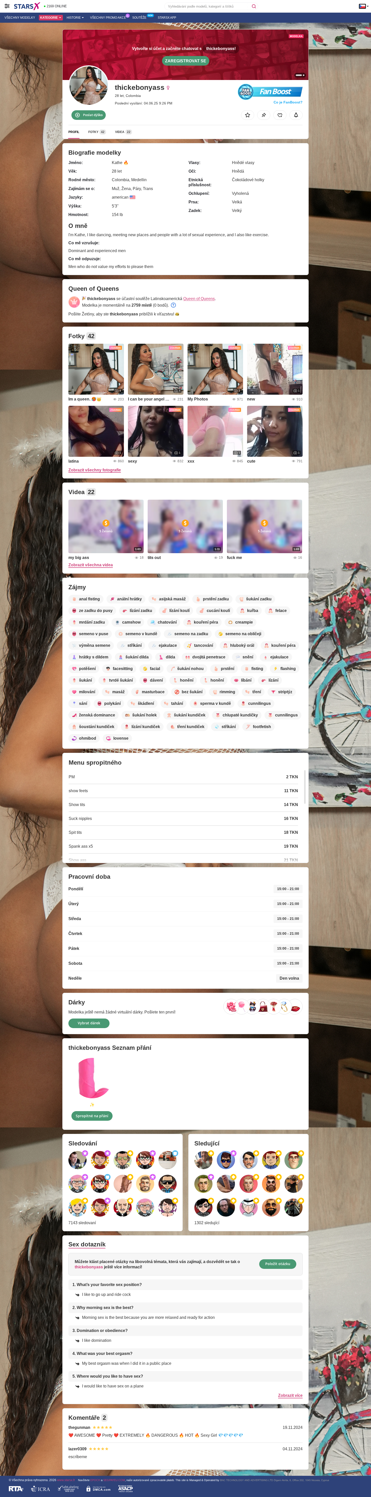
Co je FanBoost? (288, 102)
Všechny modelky (20, 17)
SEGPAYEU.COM (114, 1480)
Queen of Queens (199, 299)
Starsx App (167, 17)
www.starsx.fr (66, 1480)
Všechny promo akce (108, 17)
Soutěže (139, 17)
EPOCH (95, 1480)
